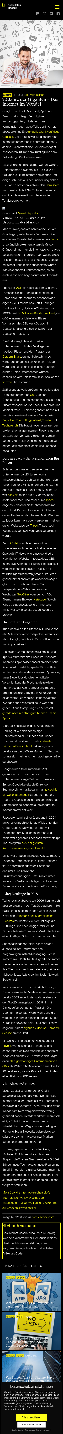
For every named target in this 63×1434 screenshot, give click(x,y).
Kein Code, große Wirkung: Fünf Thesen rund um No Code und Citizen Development (29, 1342)
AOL (19, 288)
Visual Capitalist (28, 213)
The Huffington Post (28, 420)
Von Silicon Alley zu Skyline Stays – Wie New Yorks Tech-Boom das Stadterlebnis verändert (31, 1381)
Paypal (6, 1045)
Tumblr (46, 420)
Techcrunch (10, 425)
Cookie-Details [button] (17, 1430)
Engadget (8, 420)
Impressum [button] (47, 1430)
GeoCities (23, 594)
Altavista (13, 495)
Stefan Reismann (34, 95)
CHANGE (7, 95)
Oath (33, 395)
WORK (19, 1317)
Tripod (34, 525)
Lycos (49, 500)
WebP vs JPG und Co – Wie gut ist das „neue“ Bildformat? (29, 1304)
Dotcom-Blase (11, 356)
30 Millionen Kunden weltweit (36, 313)
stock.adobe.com (43, 1217)
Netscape (39, 599)
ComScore (52, 185)
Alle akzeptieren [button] (31, 1417)
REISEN (20, 1356)
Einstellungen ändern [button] (31, 1425)
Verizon (7, 382)
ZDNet (14, 543)
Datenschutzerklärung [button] (33, 1430)
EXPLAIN (20, 1278)
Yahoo (55, 239)
